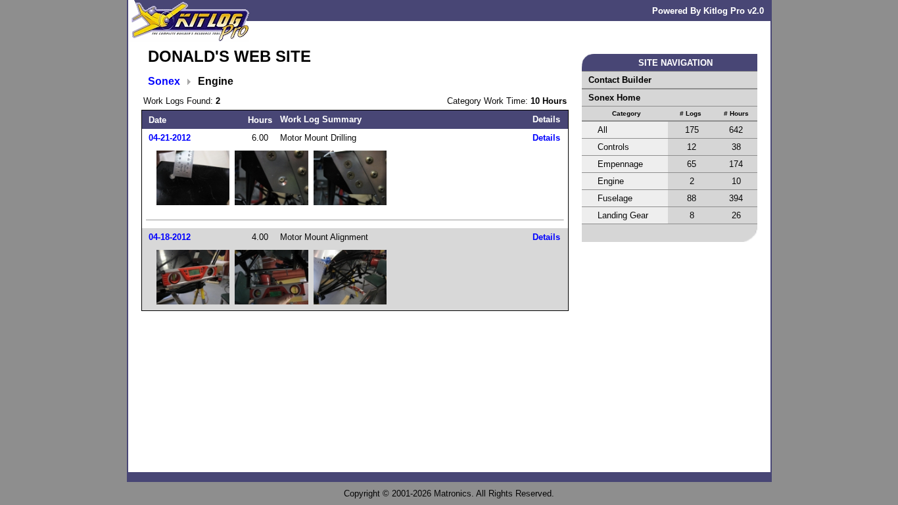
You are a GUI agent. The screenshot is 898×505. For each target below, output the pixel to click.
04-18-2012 (170, 237)
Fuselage (615, 198)
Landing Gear (623, 215)
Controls (613, 147)
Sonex (164, 81)
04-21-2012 (170, 138)
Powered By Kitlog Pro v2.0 (708, 11)
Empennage (620, 164)
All (602, 130)
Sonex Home (614, 98)
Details (546, 138)
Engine (611, 181)
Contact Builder (619, 80)
